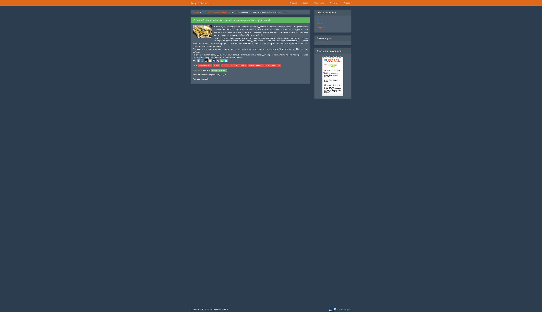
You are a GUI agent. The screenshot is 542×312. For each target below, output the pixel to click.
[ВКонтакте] (194, 60)
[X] (206, 60)
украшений (275, 65)
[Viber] (218, 60)
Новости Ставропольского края (214, 12)
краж (258, 65)
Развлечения (319, 3)
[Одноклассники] (198, 60)
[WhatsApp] (222, 60)
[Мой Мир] (202, 60)
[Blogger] (210, 60)
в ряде (251, 65)
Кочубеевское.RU (201, 3)
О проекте (347, 3)
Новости (304, 3)
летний (216, 65)
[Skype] (226, 60)
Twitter (320, 23)
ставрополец (226, 65)
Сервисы (334, 3)
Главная (293, 3)
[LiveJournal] (214, 60)
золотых (265, 65)
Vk (318, 19)
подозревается (240, 65)
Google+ (320, 27)
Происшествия (205, 65)
